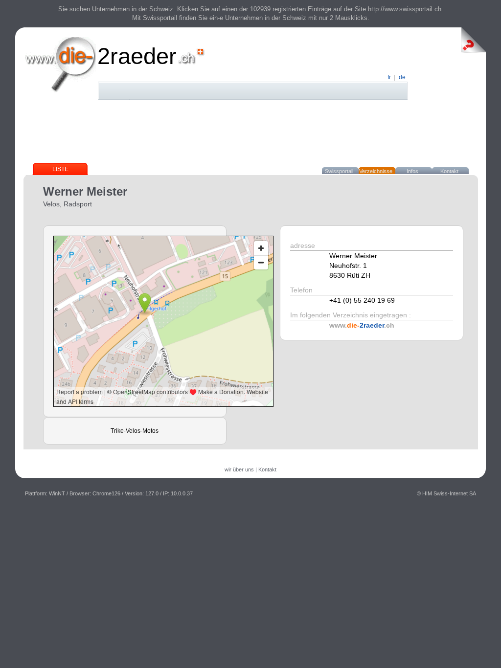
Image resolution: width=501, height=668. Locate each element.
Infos (412, 171)
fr (389, 77)
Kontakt (449, 171)
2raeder (137, 56)
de (402, 77)
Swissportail (339, 171)
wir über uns (239, 469)
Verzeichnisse (375, 171)
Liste (60, 169)
